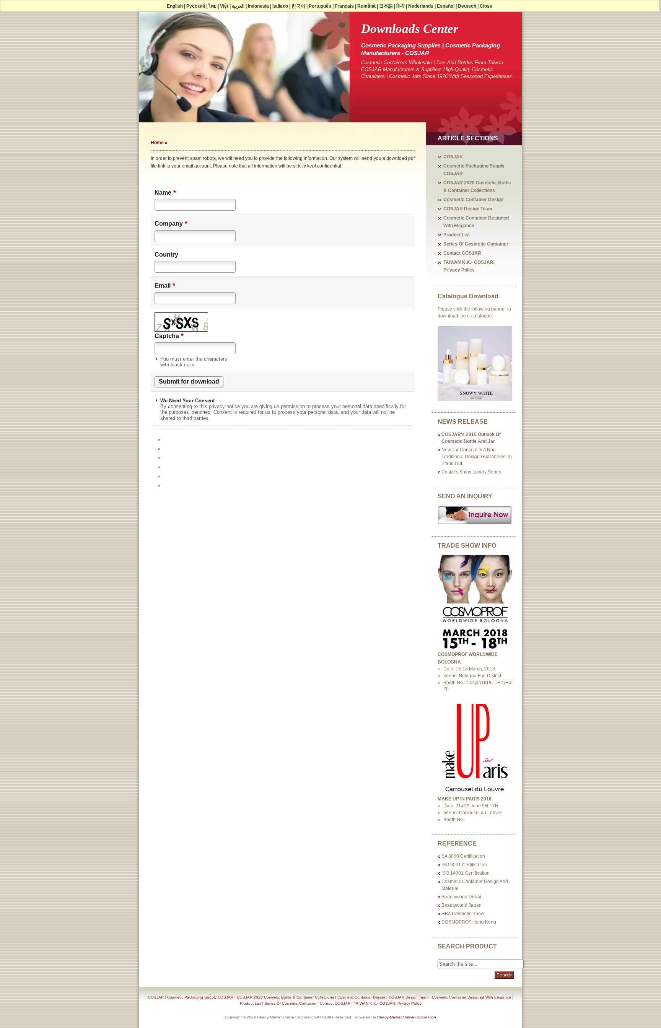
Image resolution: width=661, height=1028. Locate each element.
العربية (238, 6)
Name (165, 192)
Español (445, 6)
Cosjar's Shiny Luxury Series (471, 472)
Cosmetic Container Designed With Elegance (471, 997)
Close (486, 6)
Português (320, 6)
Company (171, 223)
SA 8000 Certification (463, 856)
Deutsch (467, 6)
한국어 (298, 6)
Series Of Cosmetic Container (475, 244)
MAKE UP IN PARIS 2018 (465, 799)
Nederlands (420, 6)
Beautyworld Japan (461, 905)
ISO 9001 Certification (464, 864)
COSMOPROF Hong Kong (468, 922)
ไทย (212, 6)
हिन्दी (400, 6)
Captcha (169, 336)
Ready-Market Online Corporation (406, 1017)
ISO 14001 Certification (465, 873)
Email (165, 285)
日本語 (386, 6)
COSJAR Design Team (467, 208)
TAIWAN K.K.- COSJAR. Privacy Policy (388, 1003)
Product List (456, 234)
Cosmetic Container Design (473, 199)
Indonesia (258, 6)
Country (166, 254)
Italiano (280, 6)
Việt (224, 6)
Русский (195, 6)
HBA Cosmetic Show (462, 913)
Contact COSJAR (462, 253)
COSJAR (453, 156)
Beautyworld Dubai (461, 896)
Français (344, 6)
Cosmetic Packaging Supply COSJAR (200, 997)
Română (366, 6)
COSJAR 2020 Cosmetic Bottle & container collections (285, 997)
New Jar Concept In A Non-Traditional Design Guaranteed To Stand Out (476, 456)
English (175, 6)
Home (157, 142)
